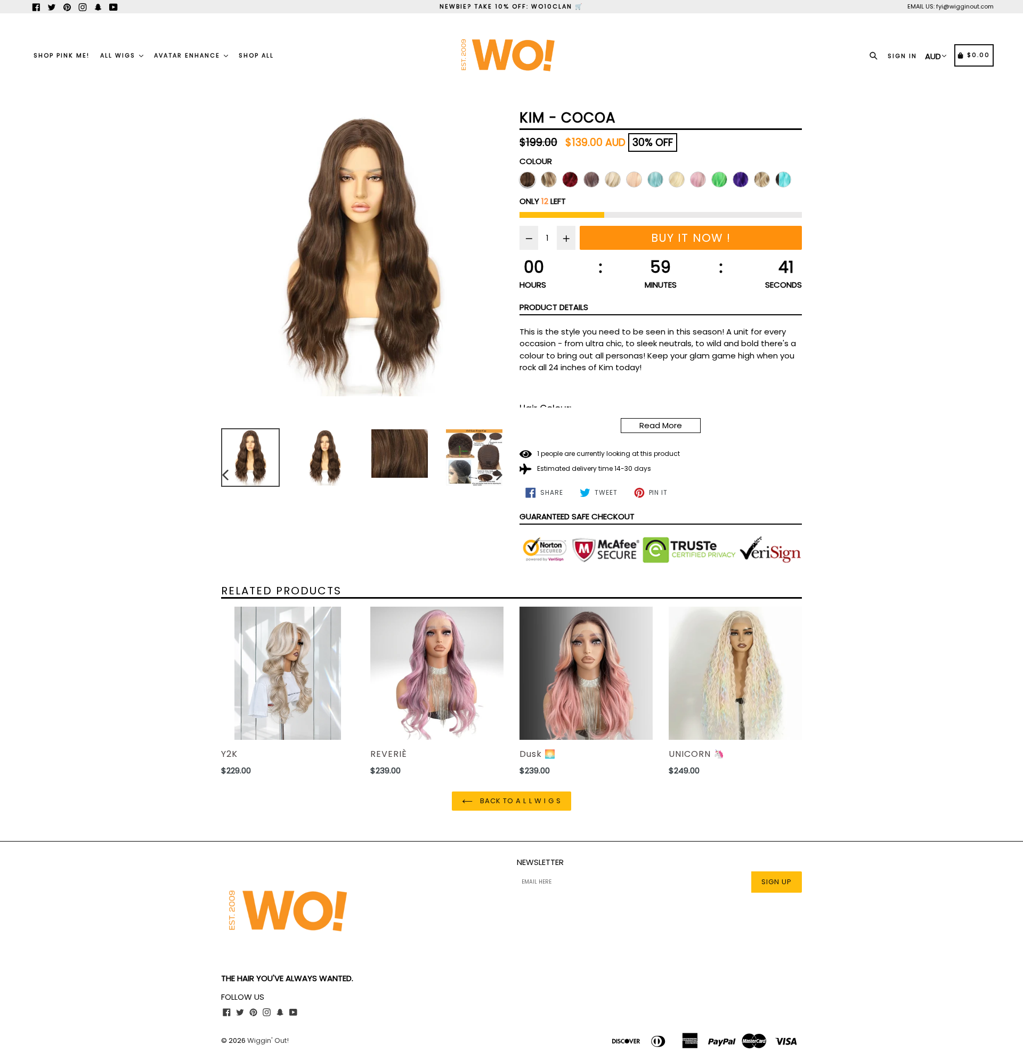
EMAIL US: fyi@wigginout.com (950, 6)
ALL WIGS (119, 55)
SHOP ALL (256, 55)
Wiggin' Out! (268, 1040)
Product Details (553, 307)
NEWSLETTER (540, 862)
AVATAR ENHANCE (188, 55)
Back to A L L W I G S (519, 801)
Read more (660, 425)
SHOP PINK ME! (62, 55)
